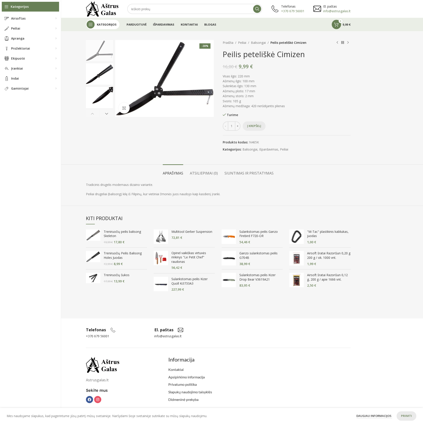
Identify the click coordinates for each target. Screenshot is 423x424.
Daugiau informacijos (374, 416)
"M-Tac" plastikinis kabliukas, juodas (328, 233)
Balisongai (258, 42)
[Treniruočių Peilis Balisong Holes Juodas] (93, 258)
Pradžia (228, 42)
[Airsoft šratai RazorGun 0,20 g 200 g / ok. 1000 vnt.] (296, 258)
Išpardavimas (268, 149)
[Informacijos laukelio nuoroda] (101, 330)
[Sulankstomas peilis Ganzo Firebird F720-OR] (229, 236)
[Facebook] (89, 399)
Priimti (406, 416)
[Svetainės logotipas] (102, 8)
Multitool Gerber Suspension (191, 231)
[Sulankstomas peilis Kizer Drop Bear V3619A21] (229, 280)
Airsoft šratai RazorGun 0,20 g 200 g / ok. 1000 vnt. (328, 255)
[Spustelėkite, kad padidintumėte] (124, 108)
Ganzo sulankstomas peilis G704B (258, 255)
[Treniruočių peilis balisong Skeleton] (93, 236)
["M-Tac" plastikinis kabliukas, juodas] (296, 236)
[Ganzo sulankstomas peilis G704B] (229, 258)
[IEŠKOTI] (257, 9)
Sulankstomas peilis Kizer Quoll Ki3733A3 (189, 281)
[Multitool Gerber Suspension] (161, 236)
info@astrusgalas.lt (337, 11)
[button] (92, 113)
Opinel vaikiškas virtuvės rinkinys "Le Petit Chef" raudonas (188, 257)
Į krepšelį (254, 126)
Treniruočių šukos (116, 275)
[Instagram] (97, 399)
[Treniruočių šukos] (93, 278)
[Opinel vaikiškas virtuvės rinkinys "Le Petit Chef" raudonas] (161, 260)
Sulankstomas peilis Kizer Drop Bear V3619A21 (257, 277)
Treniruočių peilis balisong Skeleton (122, 233)
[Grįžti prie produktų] (342, 42)
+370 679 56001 (292, 11)
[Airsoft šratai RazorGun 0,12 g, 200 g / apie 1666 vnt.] (296, 280)
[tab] (173, 171)
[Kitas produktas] (348, 42)
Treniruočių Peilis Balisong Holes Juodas (123, 255)
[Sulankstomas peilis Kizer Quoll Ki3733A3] (161, 284)
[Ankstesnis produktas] (337, 42)
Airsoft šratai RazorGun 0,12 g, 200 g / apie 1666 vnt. (327, 277)
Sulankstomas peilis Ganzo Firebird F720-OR (258, 233)
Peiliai (242, 42)
